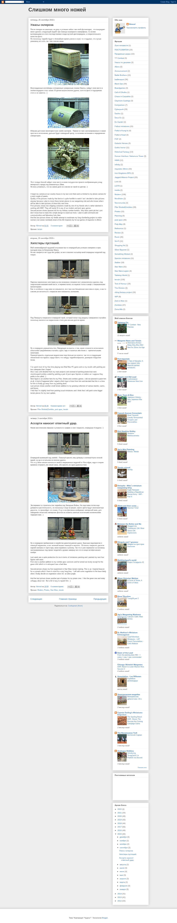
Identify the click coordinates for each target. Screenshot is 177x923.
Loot (116, 182)
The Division (120, 288)
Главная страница (68, 599)
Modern (40, 590)
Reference (119, 228)
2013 (120, 897)
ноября (123, 841)
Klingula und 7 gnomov (127, 542)
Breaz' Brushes (124, 596)
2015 (120, 834)
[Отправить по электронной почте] (68, 226)
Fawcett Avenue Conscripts (129, 413)
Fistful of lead (120, 135)
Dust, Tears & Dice (125, 395)
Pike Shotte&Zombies (45, 409)
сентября (124, 848)
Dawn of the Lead (125, 653)
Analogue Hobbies (125, 751)
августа (123, 864)
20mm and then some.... (127, 506)
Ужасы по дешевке (123, 62)
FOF (116, 139)
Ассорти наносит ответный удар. (53, 423)
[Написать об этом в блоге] (70, 226)
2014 (120, 894)
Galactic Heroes (121, 143)
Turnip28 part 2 (133, 598)
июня (122, 871)
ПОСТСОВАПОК (122, 50)
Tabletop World (121, 275)
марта (122, 882)
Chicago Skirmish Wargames (130, 665)
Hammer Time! (133, 508)
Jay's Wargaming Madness (129, 614)
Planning (118, 216)
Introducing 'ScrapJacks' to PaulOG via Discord (134, 755)
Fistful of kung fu (121, 131)
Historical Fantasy (122, 152)
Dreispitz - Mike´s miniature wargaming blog (129, 487)
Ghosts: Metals (133, 452)
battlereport (119, 79)
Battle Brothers (121, 75)
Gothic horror (120, 148)
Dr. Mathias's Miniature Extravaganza (127, 634)
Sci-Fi (117, 241)
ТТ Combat (119, 58)
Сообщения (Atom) (75, 606)
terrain (39, 229)
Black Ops (119, 84)
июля (122, 868)
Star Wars (54, 590)
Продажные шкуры (123, 54)
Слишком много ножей (57, 9)
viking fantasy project (123, 292)
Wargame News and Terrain (129, 341)
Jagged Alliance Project (124, 177)
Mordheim (119, 199)
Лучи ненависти (121, 45)
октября (123, 844)
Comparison (120, 105)
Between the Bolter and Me (129, 524)
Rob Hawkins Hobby (126, 431)
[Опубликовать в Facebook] (75, 226)
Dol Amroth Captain (134, 735)
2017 (120, 827)
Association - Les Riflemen (129, 676)
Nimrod (132, 24)
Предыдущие (100, 599)
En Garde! (119, 122)
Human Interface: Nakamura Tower (129, 156)
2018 (120, 823)
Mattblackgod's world (126, 560)
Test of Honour (121, 284)
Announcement (121, 71)
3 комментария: (57, 226)
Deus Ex (118, 118)
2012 (120, 901)
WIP (116, 297)
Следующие (36, 599)
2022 (120, 809)
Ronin (117, 237)
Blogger (105, 918)
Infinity (117, 165)
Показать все (142, 767)
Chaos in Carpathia (122, 96)
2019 (120, 820)
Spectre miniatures (122, 258)
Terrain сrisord (123, 467)
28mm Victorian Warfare (127, 578)
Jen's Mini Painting (125, 449)
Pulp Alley (119, 224)
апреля (123, 879)
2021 (120, 813)
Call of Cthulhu (121, 92)
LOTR (117, 186)
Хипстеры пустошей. (45, 243)
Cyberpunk (119, 109)
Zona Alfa (118, 309)
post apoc (58, 409)
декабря (123, 837)
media (117, 190)
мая (122, 875)
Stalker (117, 262)
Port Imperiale (123, 359)
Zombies (118, 305)
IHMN (117, 160)
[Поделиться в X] (73, 226)
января (123, 889)
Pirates (46, 590)
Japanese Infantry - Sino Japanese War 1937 (134, 399)
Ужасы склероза (41, 24)
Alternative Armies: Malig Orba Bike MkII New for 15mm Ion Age (135, 345)
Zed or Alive (119, 301)
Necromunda (120, 203)
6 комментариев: (57, 587)
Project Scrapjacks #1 (135, 562)
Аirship (130, 470)
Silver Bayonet (120, 250)
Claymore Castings (122, 101)
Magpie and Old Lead (126, 377)
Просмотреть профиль (136, 28)
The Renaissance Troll (127, 733)
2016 (120, 830)
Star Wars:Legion (122, 271)
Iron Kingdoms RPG (123, 173)
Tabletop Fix (122, 322)
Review (118, 233)
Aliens (117, 67)
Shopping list (120, 245)
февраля (124, 886)
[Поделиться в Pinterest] (77, 226)
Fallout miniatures (122, 126)
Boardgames (120, 88)
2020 (120, 816)
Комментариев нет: (58, 406)
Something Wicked (122, 254)
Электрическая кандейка (128, 694)
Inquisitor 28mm (121, 169)
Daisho (117, 114)
